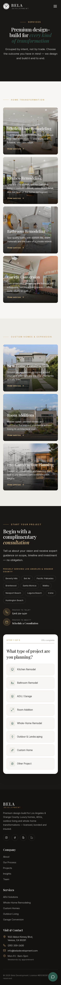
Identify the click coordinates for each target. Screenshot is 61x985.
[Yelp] (23, 837)
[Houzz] (31, 837)
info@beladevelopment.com (23, 950)
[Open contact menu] (53, 977)
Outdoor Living (11, 914)
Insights (7, 873)
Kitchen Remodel (26, 669)
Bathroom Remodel (27, 682)
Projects (7, 868)
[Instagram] (6, 837)
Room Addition (25, 709)
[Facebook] (15, 837)
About (6, 856)
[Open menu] (55, 6)
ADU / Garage (24, 696)
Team (6, 879)
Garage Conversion (13, 919)
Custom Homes (11, 908)
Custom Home (25, 750)
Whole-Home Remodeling (17, 902)
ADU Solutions (10, 897)
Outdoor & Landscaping (29, 736)
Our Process (9, 862)
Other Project (24, 763)
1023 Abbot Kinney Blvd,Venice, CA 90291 (20, 939)
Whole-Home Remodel (29, 723)
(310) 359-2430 (16, 945)
